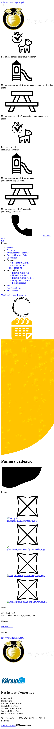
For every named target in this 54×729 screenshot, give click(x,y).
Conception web (8, 725)
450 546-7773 (7, 626)
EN (2, 240)
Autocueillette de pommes (18, 253)
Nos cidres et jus (19, 275)
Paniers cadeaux (19, 283)
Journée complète (14, 268)
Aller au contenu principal (12, 2)
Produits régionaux (20, 273)
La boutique (12, 258)
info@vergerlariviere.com (12, 638)
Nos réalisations (13, 288)
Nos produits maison (21, 280)
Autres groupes (18, 265)
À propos (11, 250)
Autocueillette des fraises (17, 255)
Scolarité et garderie (20, 263)
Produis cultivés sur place (23, 278)
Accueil (10, 247)
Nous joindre (12, 290)
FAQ (9, 285)
